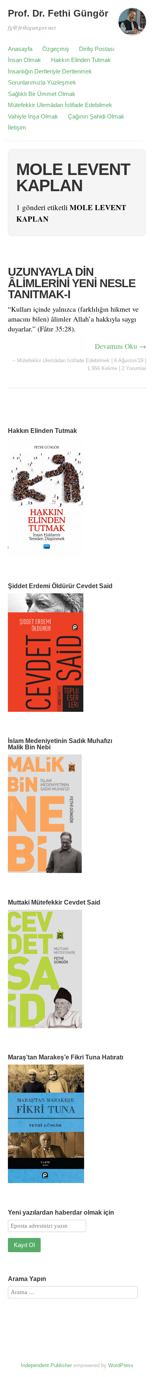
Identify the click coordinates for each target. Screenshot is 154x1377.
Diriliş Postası (97, 48)
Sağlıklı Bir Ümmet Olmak (41, 93)
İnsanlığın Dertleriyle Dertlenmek (50, 71)
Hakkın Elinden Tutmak (81, 59)
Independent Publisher (46, 1365)
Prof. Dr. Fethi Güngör (58, 13)
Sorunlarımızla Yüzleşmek (42, 82)
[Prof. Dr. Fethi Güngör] (132, 25)
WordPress (120, 1365)
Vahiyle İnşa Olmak (33, 116)
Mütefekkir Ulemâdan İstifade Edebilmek (60, 105)
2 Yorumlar (134, 368)
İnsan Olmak (24, 59)
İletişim (17, 127)
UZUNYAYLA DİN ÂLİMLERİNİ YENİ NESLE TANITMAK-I (71, 283)
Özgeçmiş (55, 48)
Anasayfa (20, 48)
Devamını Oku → (120, 346)
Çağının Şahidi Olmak (96, 116)
